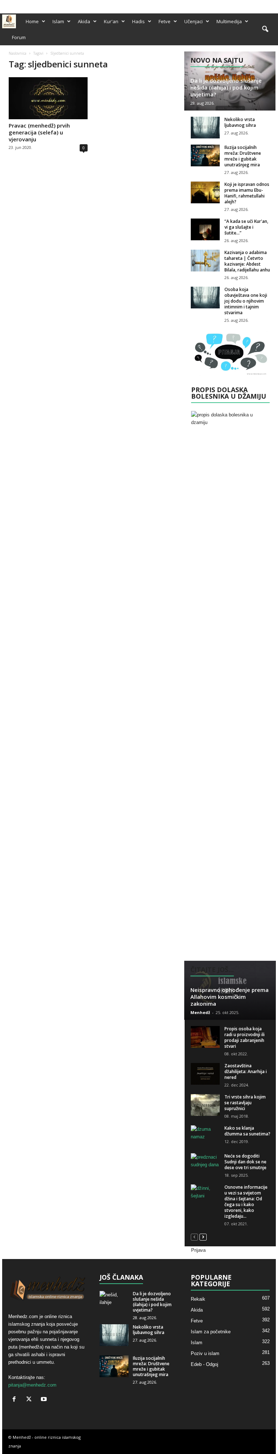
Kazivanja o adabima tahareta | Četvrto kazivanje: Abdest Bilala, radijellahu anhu (247, 261)
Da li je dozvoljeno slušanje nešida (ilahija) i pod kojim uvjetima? (226, 87)
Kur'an (111, 21)
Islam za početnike (211, 1331)
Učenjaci (193, 21)
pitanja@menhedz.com (32, 1385)
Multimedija (229, 21)
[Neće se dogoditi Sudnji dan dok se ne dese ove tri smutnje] (205, 1164)
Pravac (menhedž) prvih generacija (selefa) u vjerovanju (39, 132)
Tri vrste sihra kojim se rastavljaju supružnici (245, 1103)
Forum (19, 37)
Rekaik (198, 1299)
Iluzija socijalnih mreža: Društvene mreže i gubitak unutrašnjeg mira (242, 156)
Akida (84, 21)
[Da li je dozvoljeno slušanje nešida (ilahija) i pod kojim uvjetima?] (114, 1302)
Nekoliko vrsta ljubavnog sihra (240, 122)
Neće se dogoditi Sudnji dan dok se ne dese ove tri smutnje (245, 1162)
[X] (259, 5)
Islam (58, 21)
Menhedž (200, 1012)
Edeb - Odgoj (204, 1364)
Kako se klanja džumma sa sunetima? (247, 1131)
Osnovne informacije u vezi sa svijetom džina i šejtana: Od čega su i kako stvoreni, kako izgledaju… (246, 1201)
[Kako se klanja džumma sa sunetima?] (205, 1136)
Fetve (164, 21)
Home (32, 21)
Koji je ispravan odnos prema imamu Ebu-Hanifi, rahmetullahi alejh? (246, 193)
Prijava (198, 1250)
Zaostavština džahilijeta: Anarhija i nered (245, 1071)
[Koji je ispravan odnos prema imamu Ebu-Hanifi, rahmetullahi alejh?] (205, 192)
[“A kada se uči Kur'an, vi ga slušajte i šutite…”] (205, 229)
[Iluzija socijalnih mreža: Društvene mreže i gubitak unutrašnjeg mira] (205, 155)
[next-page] (203, 1237)
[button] (265, 29)
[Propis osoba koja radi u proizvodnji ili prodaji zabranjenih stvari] (205, 1037)
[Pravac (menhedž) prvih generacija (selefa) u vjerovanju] (48, 98)
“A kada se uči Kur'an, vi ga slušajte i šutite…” (246, 227)
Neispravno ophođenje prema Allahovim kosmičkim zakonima (229, 996)
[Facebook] (248, 5)
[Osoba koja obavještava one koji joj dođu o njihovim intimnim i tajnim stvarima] (205, 297)
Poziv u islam (205, 1353)
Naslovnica (17, 53)
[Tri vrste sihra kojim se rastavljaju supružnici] (205, 1105)
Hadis (138, 21)
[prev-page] (194, 1237)
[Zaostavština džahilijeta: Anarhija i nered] (205, 1074)
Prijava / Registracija (24, 4)
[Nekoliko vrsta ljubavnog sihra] (205, 127)
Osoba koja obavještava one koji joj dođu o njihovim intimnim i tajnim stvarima (245, 301)
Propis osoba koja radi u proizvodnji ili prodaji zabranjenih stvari (244, 1037)
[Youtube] (270, 5)
